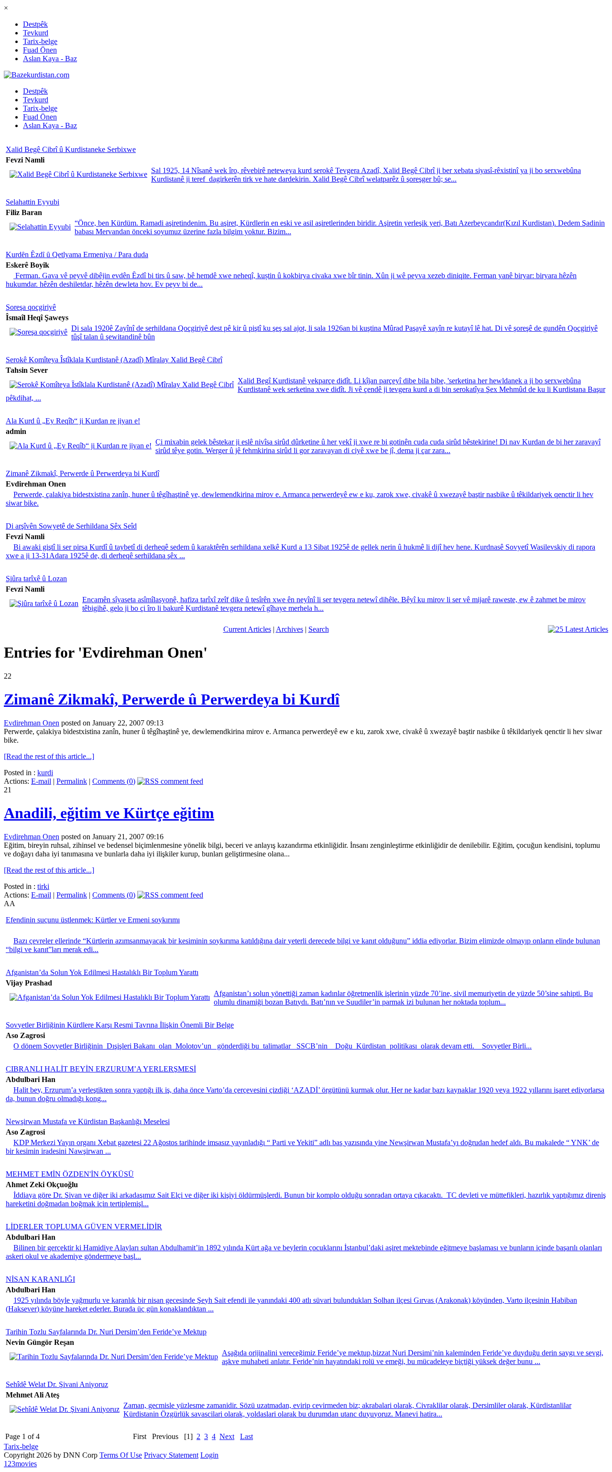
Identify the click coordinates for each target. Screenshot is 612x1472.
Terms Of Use (120, 1455)
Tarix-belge (40, 41)
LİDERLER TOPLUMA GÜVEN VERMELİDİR (84, 1227)
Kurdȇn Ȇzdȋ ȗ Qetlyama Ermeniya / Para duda (77, 254)
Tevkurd (35, 33)
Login (209, 1455)
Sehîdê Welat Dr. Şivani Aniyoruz (57, 1384)
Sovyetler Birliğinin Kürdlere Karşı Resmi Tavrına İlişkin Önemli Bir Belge (120, 1025)
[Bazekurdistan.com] (36, 75)
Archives (289, 629)
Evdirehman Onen (31, 723)
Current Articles (247, 629)
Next (226, 1436)
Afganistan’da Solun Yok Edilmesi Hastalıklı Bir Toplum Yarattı (102, 972)
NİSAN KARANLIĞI (40, 1279)
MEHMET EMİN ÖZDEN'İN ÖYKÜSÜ (70, 1174)
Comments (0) (113, 781)
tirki (43, 886)
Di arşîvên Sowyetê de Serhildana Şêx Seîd (71, 526)
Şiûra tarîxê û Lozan (36, 578)
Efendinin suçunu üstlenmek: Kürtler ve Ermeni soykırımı (93, 920)
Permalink (71, 781)
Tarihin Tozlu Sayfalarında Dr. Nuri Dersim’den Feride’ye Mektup (106, 1332)
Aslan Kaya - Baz (50, 58)
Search (318, 629)
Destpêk (35, 24)
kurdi (45, 772)
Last (246, 1436)
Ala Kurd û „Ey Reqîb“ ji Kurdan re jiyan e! (73, 421)
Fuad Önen (40, 50)
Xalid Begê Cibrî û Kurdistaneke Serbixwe (71, 149)
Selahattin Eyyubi (32, 202)
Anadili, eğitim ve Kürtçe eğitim (109, 813)
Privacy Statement (171, 1455)
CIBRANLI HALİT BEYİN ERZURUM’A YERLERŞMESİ (101, 1069)
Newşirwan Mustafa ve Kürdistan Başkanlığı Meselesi (88, 1121)
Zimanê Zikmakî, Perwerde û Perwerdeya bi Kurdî (82, 473)
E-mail (41, 781)
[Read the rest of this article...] (49, 756)
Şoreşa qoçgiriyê (31, 307)
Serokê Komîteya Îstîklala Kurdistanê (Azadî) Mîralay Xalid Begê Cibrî (114, 360)
